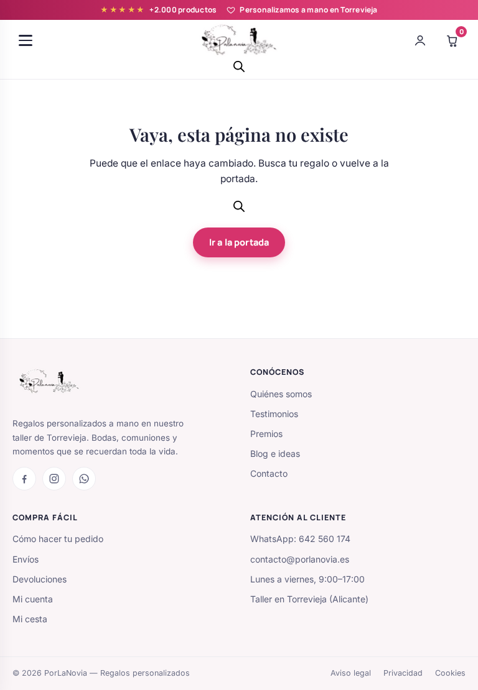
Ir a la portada (239, 242)
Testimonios (274, 413)
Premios (266, 433)
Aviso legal (350, 673)
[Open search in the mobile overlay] (239, 66)
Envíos (25, 559)
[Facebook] (24, 478)
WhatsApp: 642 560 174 (300, 538)
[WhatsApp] (84, 478)
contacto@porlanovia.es (299, 559)
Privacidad (403, 673)
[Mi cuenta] (420, 40)
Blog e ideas (275, 453)
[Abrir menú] (25, 40)
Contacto (269, 473)
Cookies (450, 673)
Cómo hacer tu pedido (57, 538)
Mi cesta (29, 619)
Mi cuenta (32, 599)
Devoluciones (39, 579)
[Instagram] (54, 478)
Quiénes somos (281, 394)
